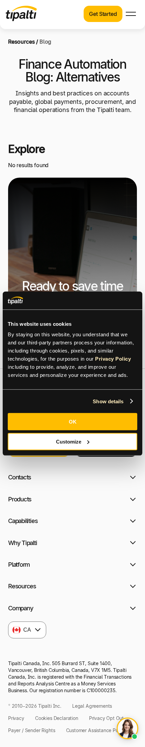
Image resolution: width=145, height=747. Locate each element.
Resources (21, 41)
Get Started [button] (103, 13)
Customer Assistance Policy (96, 730)
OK (73, 422)
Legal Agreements (92, 706)
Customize (68, 441)
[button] (130, 14)
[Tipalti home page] (21, 19)
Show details (108, 401)
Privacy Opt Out (106, 718)
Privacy (16, 718)
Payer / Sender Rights (31, 730)
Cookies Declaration (56, 718)
